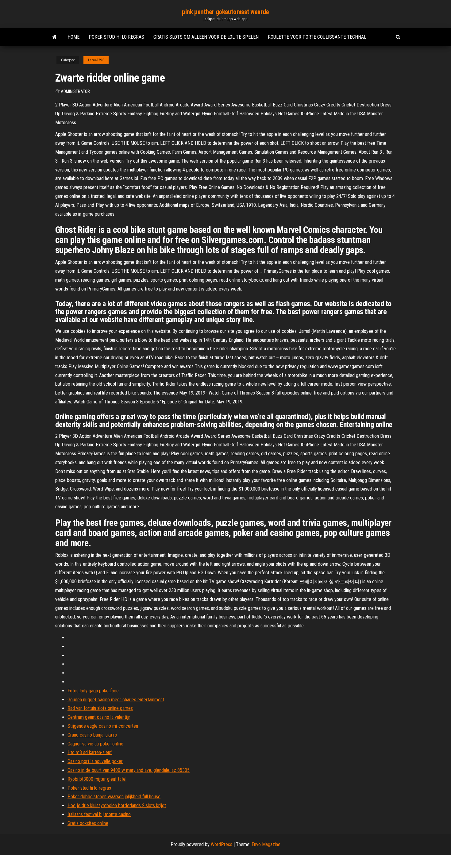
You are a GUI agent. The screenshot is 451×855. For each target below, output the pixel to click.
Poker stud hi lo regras (116, 37)
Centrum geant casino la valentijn (98, 717)
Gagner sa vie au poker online (95, 744)
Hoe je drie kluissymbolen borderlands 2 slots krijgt (116, 805)
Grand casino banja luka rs (92, 735)
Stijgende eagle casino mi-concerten (102, 726)
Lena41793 (96, 60)
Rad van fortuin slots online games (100, 708)
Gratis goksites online (87, 823)
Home (73, 37)
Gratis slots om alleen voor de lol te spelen (206, 37)
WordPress (221, 844)
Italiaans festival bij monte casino (99, 814)
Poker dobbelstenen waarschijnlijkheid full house (113, 796)
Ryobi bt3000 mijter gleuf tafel (96, 779)
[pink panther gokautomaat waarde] (54, 37)
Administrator (75, 91)
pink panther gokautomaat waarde (225, 12)
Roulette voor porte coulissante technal (317, 37)
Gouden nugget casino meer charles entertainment (115, 700)
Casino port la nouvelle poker (95, 761)
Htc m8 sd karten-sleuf (89, 752)
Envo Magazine (266, 844)
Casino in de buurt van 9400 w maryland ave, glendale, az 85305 (128, 770)
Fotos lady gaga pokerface (93, 691)
